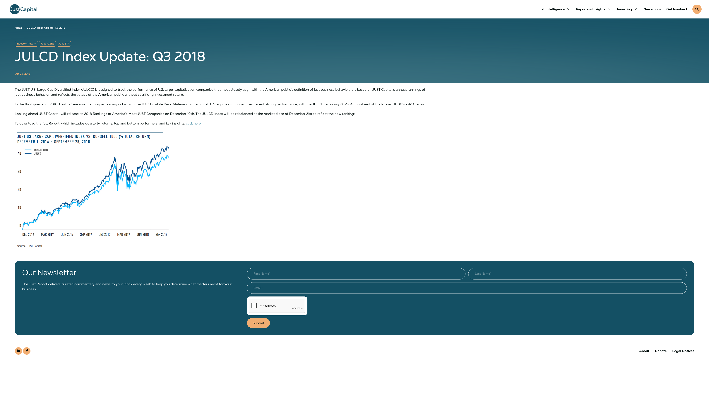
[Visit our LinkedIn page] (18, 351)
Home (18, 27)
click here (193, 123)
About (644, 351)
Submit (258, 323)
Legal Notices (683, 351)
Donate (661, 351)
